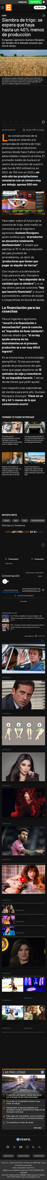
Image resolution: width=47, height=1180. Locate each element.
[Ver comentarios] (43, 16)
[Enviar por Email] (23, 122)
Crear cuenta (39, 572)
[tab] (11, 590)
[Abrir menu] (2, 7)
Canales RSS (8, 1156)
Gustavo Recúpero (38, 520)
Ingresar (22, 2)
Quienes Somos (24, 1156)
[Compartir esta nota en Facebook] (4, 122)
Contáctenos (39, 1156)
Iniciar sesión (30, 572)
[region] (23, 605)
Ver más (37, 1128)
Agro (15, 520)
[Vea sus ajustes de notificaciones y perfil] (44, 2)
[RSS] (33, 1147)
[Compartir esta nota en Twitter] (10, 122)
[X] (14, 1147)
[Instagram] (27, 1147)
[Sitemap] (39, 1147)
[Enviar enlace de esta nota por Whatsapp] (16, 122)
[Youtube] (20, 1147)
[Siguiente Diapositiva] (43, 545)
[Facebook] (8, 1147)
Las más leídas (14, 1072)
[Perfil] (23, 1140)
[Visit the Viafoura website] (40, 636)
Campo (6, 520)
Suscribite (35, 2)
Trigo (24, 520)
